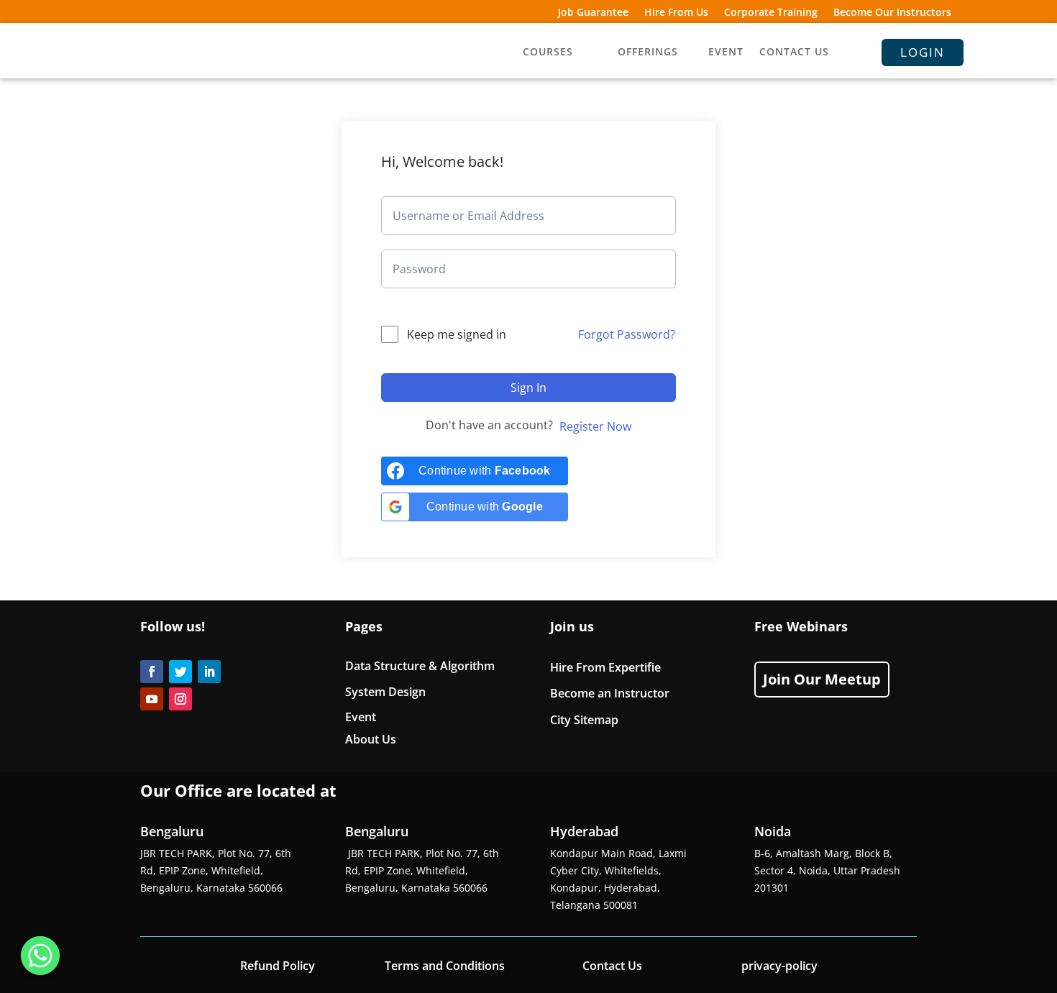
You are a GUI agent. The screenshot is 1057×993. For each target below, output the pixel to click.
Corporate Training (771, 13)
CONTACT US (794, 52)
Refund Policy (277, 966)
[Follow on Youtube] (151, 698)
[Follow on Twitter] (180, 671)
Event (360, 717)
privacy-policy (779, 966)
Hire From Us (676, 13)
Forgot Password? (626, 334)
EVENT (725, 52)
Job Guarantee (593, 13)
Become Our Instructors (892, 13)
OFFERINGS (648, 52)
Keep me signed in (456, 334)
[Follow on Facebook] (151, 671)
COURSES (548, 52)
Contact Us (612, 966)
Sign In (528, 387)
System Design (385, 692)
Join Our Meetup (822, 679)
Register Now (595, 426)
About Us (370, 739)
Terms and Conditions (445, 966)
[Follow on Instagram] (180, 698)
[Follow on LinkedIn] (209, 671)
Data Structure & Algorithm (420, 666)
